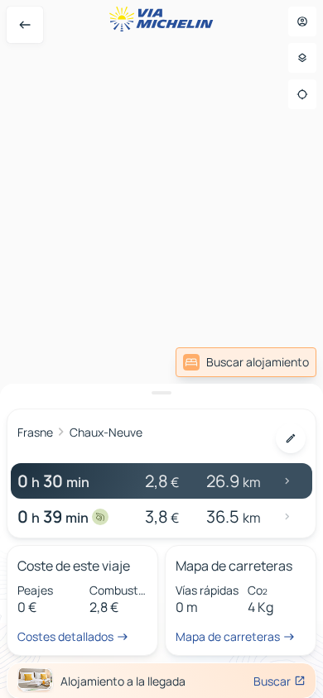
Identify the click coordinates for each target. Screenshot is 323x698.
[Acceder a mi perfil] (302, 21)
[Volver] (25, 25)
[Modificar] (291, 438)
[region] (161, 349)
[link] (246, 362)
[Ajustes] (302, 58)
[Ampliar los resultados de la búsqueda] (161, 393)
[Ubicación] (302, 94)
